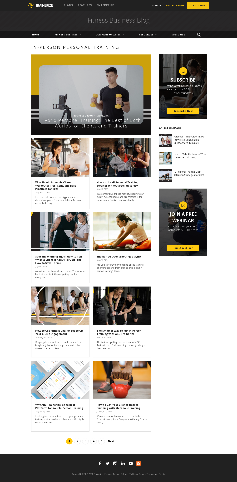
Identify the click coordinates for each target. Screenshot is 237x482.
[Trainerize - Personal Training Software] (44, 5)
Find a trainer (175, 5)
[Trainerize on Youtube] (131, 463)
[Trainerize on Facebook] (100, 463)
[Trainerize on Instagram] (115, 463)
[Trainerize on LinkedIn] (123, 463)
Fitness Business (66, 34)
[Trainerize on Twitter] (107, 463)
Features (85, 5)
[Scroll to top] (230, 476)
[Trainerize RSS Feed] (138, 463)
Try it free (198, 5)
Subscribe (178, 34)
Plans (68, 5)
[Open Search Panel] (199, 34)
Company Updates (108, 34)
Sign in (157, 5)
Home (36, 34)
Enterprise (105, 5)
